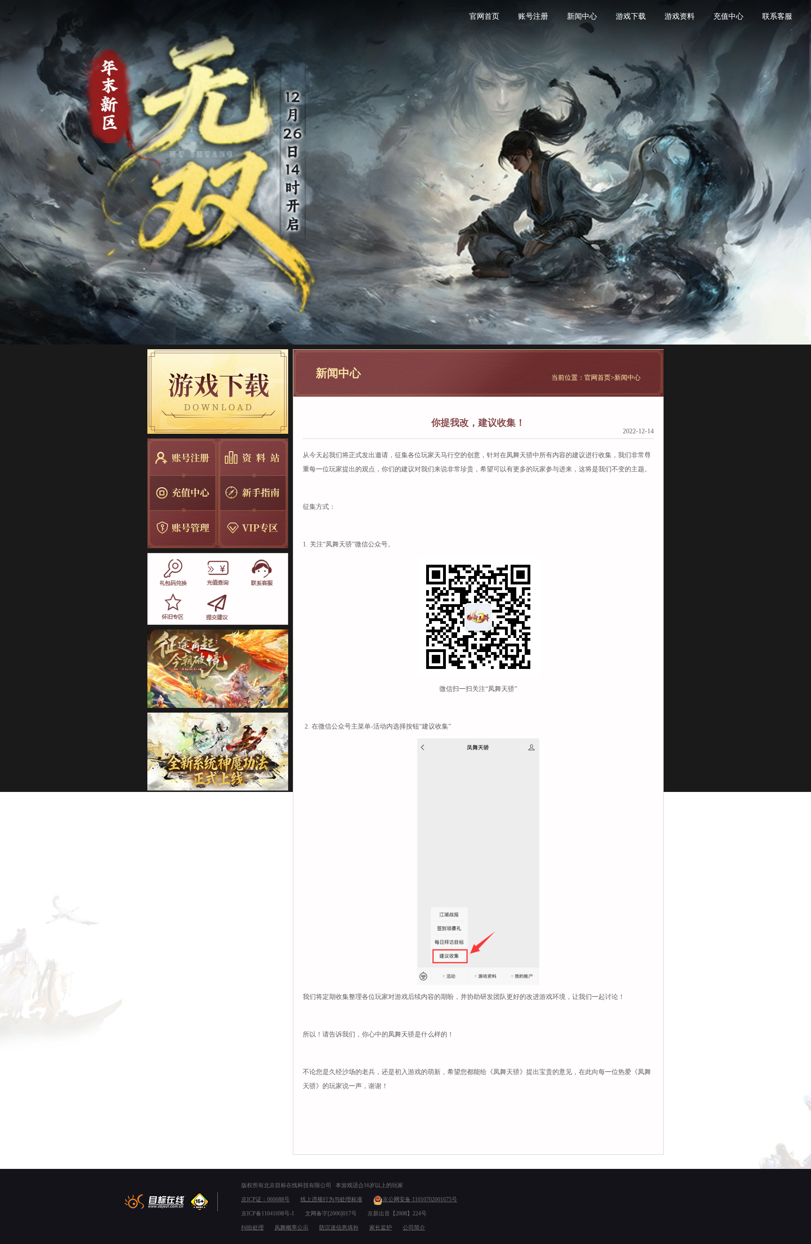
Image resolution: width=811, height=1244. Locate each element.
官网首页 (484, 16)
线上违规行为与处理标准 (331, 1199)
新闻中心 (582, 16)
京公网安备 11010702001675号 (420, 1199)
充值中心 (728, 16)
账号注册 (533, 16)
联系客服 (777, 16)
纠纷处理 (252, 1227)
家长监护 (380, 1227)
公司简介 (414, 1227)
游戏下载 (631, 16)
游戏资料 (680, 16)
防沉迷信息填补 (339, 1227)
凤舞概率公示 (291, 1227)
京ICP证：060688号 (265, 1199)
